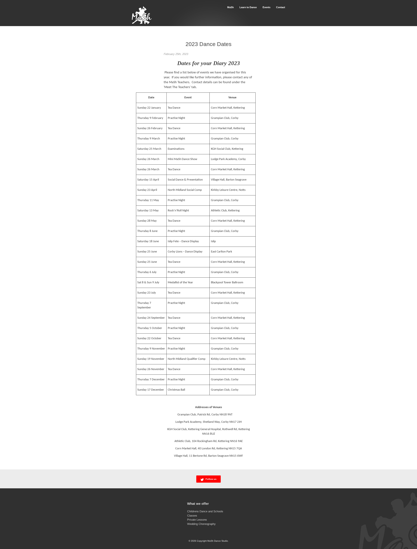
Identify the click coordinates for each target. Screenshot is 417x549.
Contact (280, 7)
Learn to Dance (248, 7)
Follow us (210, 479)
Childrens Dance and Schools (205, 511)
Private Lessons (197, 519)
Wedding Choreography (201, 524)
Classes (192, 515)
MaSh (230, 7)
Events (266, 7)
